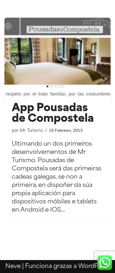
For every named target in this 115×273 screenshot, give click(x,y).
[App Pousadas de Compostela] (57, 57)
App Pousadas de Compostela (53, 113)
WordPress (94, 266)
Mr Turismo (31, 131)
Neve (13, 266)
